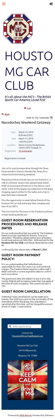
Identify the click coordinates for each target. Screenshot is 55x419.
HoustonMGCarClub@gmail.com (27, 335)
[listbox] (39, 118)
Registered (10, 150)
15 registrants (25, 150)
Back (7, 114)
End (14, 138)
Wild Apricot (26, 415)
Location (11, 144)
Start (13, 132)
